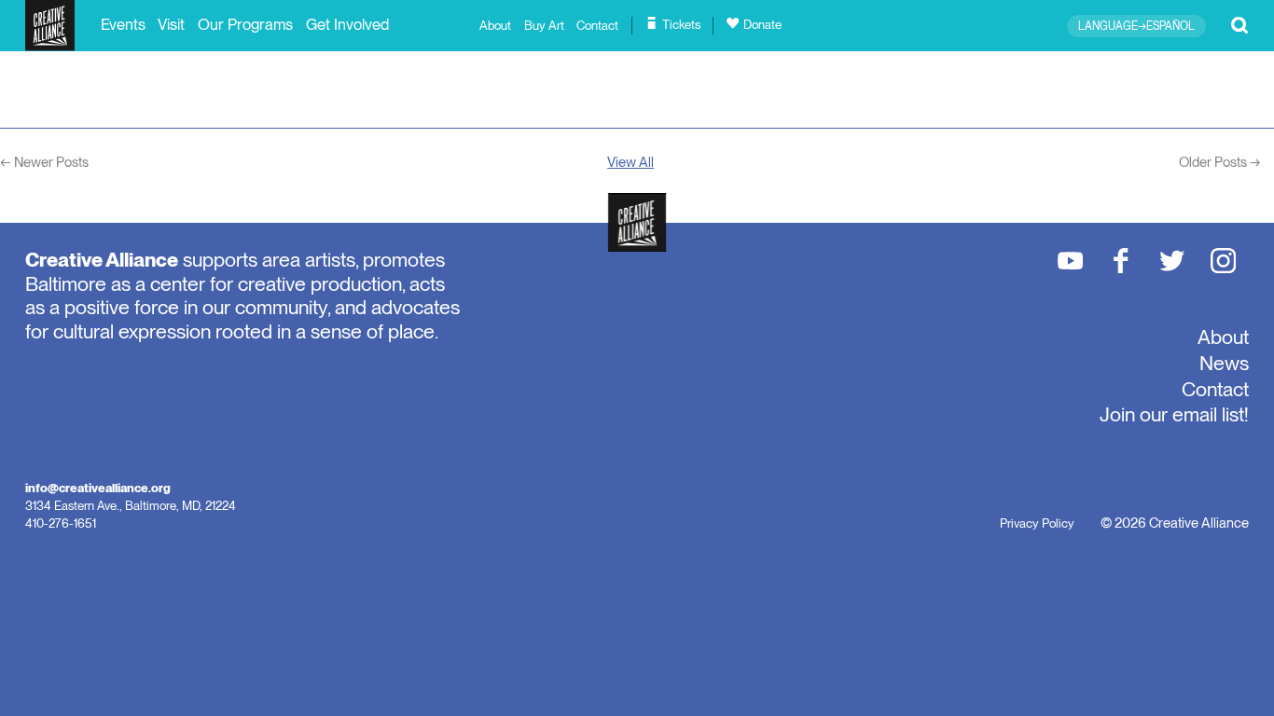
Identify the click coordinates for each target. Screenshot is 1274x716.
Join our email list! (1174, 414)
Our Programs (245, 24)
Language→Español (1136, 26)
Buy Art (544, 26)
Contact (597, 26)
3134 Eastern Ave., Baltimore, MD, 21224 (130, 505)
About (495, 26)
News (1224, 363)
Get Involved (347, 24)
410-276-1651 (60, 523)
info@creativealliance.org (98, 487)
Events (123, 24)
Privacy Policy (1037, 523)
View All (630, 162)
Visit (171, 24)
